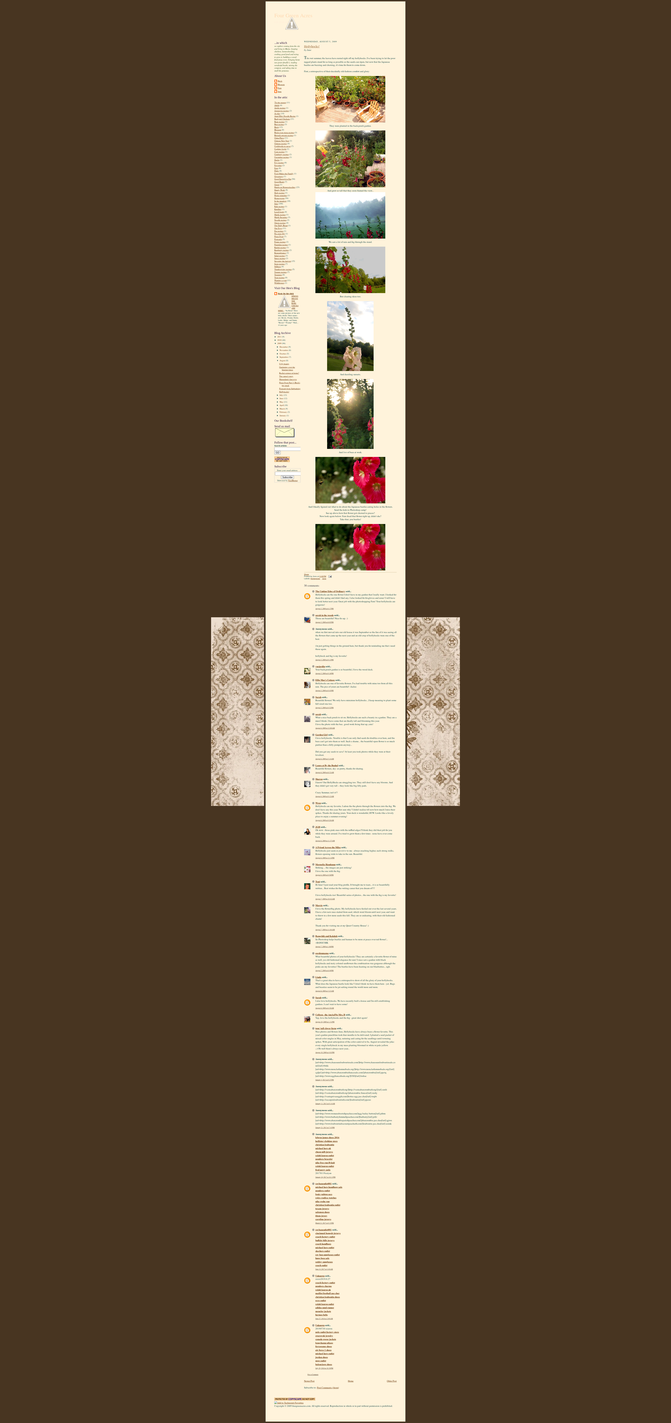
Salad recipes (279, 255)
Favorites (278, 165)
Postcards (278, 239)
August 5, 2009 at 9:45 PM (324, 690)
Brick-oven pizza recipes (284, 132)
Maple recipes (280, 214)
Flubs (276, 170)
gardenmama (322, 953)
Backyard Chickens (282, 119)
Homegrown (279, 198)
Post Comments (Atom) (328, 1387)
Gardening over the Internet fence (287, 368)
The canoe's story (286, 376)
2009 (279, 343)
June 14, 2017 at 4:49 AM (324, 1269)
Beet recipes (279, 124)
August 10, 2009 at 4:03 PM (324, 1052)
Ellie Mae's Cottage (325, 680)
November (284, 350)
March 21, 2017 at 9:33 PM (324, 1223)
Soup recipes (279, 264)
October (283, 353)
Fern (280, 88)
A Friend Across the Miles (328, 847)
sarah (318, 714)
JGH (317, 826)
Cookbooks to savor (282, 146)
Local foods (279, 211)
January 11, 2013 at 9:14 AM (325, 1103)
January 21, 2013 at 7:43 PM (325, 1127)
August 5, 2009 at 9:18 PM (324, 673)
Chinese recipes (280, 143)
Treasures (278, 274)
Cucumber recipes (281, 157)
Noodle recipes (280, 220)
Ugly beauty (284, 363)
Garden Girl (321, 734)
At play (277, 113)
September (284, 357)
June (280, 91)
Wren (318, 803)
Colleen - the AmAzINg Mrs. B (330, 1014)
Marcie (319, 905)
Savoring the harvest (282, 261)
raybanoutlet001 (323, 1183)
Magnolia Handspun (325, 864)
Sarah (318, 697)
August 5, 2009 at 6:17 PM (324, 608)
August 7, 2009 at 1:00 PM (324, 946)
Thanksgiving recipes (283, 269)
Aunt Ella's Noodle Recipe (284, 116)
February (283, 412)
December (284, 346)
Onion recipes (280, 222)
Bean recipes (279, 121)
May (282, 402)
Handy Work (279, 190)
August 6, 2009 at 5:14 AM (324, 759)
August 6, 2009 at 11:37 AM (325, 841)
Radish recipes (280, 247)
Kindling (278, 209)
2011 (279, 336)
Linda (318, 977)
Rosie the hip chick (286, 293)
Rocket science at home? (289, 373)
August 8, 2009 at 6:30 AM (324, 1008)
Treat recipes (279, 277)
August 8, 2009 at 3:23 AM (324, 991)
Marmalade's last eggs (288, 379)
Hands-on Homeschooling (284, 187)
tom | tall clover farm (325, 1028)
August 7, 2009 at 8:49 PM (324, 970)
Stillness (277, 266)
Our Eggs (278, 228)
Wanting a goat (280, 280)
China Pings (279, 138)
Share (306, 574)
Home (350, 1380)
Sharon (319, 779)
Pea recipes (278, 231)
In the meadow (280, 201)
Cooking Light (280, 149)
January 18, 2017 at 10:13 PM (325, 1177)
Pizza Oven (278, 236)
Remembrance (280, 253)
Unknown (319, 1275)
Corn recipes (279, 151)
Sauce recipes (279, 258)
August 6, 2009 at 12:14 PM (324, 858)
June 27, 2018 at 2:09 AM (324, 1319)
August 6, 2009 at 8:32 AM (324, 772)
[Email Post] (330, 576)
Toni (317, 881)
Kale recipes (279, 206)
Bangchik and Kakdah (326, 936)
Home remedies (280, 195)
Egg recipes (279, 162)
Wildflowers (279, 283)
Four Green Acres (293, 15)
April (282, 405)
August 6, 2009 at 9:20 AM (324, 820)
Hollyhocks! (284, 391)
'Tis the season (280, 102)
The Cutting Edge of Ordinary (330, 591)
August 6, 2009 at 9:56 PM (324, 875)
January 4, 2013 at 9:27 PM (324, 1080)
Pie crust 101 (279, 233)
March (282, 408)
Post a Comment (313, 1374)
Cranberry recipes (281, 154)
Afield (276, 105)
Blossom (281, 84)
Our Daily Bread (281, 225)
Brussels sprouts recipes (283, 135)
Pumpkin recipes (281, 244)
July (281, 395)
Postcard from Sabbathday (290, 388)
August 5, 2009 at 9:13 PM (324, 660)
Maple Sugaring (280, 217)
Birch (280, 81)
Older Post (392, 1380)
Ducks (276, 160)
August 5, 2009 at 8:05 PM (324, 622)
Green (276, 184)
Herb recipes (279, 192)
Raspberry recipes (281, 250)
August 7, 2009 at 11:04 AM (325, 930)
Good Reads (279, 181)
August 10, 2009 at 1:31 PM (324, 1022)
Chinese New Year (281, 140)
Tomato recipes (280, 272)
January (283, 415)
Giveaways (278, 176)
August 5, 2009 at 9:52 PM (324, 708)
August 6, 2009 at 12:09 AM (325, 728)
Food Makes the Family (283, 173)
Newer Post (309, 1380)
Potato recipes (280, 242)
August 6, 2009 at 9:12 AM (324, 796)
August (283, 360)
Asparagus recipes (281, 110)
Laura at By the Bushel (326, 765)
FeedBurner (293, 480)
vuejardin (320, 666)
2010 (279, 340)
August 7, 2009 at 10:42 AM (325, 899)
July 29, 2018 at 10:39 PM (324, 1368)
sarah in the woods (324, 615)
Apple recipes (279, 108)
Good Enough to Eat (282, 179)
